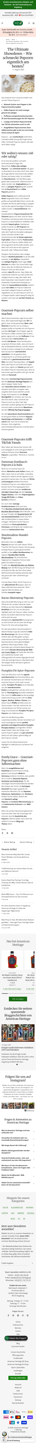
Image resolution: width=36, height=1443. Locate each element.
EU (19, 1219)
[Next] (32, 1106)
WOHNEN (29, 1207)
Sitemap (19, 1430)
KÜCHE (5, 1207)
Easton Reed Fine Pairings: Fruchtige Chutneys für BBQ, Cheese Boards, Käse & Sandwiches (17, 882)
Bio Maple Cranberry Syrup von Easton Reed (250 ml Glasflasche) (12, 977)
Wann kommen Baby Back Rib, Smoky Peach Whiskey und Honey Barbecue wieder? (16, 857)
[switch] (4, 1440)
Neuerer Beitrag (26, 842)
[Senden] (32, 1263)
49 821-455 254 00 (21, 1275)
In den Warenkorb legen (12, 989)
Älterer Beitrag (9, 842)
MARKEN (21, 1213)
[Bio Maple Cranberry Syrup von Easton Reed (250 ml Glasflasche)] (12, 960)
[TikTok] (27, 1315)
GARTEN (5, 1213)
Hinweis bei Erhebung (11, 1440)
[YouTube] (23, 1315)
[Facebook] (8, 1315)
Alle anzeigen (18, 999)
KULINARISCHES (17, 1207)
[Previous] (4, 1106)
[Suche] (29, 23)
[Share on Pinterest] (12, 833)
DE (24, 1219)
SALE (12, 1213)
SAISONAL (30, 1213)
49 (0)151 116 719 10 (22, 1280)
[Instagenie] (29, 1111)
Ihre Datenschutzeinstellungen (20, 1437)
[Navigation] (2, 23)
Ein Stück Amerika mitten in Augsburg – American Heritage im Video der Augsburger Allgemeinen (16, 908)
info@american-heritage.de (20, 1278)
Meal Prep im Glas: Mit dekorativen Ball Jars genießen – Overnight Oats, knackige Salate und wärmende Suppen (18, 922)
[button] (17, 1064)
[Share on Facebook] (2, 833)
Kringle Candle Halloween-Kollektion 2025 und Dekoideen (17, 1048)
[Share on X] (7, 833)
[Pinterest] (18, 1315)
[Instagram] (13, 1315)
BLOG (13, 1219)
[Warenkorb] (33, 23)
